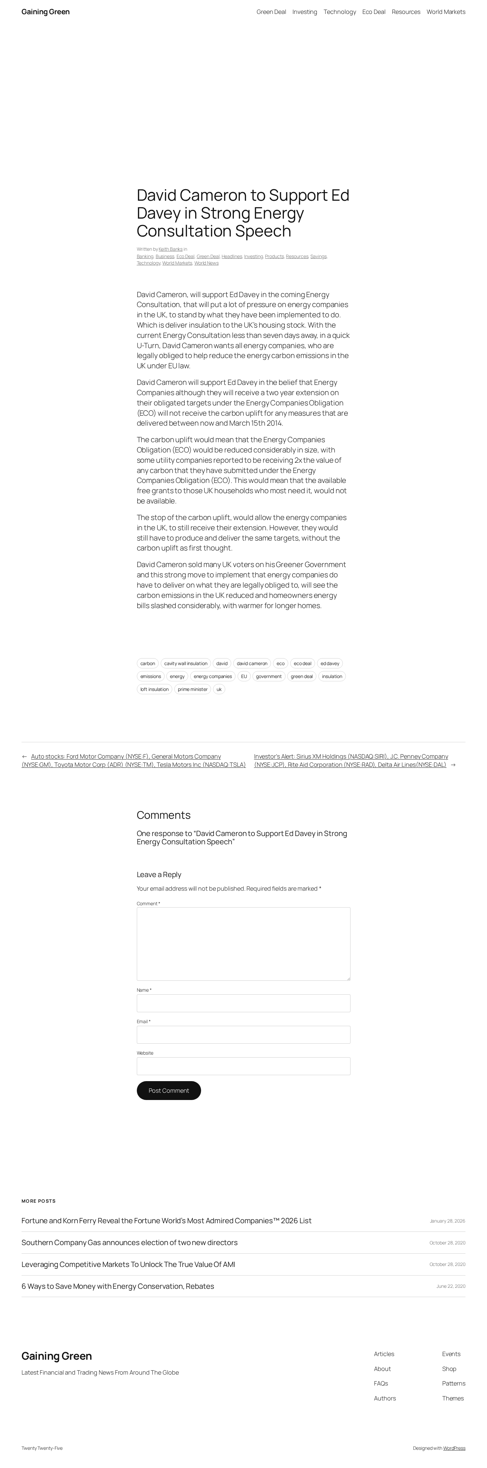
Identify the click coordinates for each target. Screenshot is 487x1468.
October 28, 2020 (447, 1242)
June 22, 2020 (451, 1286)
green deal (302, 676)
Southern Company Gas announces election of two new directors (130, 1242)
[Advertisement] (243, 93)
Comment (148, 903)
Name (144, 990)
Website (145, 1053)
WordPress (454, 1448)
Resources (297, 256)
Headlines (232, 256)
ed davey (330, 663)
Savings (318, 256)
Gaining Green (46, 12)
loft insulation (154, 689)
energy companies (213, 676)
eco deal (302, 663)
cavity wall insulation (185, 663)
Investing (253, 256)
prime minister (193, 689)
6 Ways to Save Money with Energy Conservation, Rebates (118, 1286)
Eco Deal (185, 256)
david (222, 663)
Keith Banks (171, 249)
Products (274, 256)
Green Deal (208, 256)
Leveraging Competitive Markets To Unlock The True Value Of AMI (128, 1264)
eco (281, 663)
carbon (147, 663)
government (269, 676)
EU (244, 676)
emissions (150, 676)
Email (144, 1021)
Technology (148, 263)
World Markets (177, 263)
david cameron (252, 663)
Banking (145, 256)
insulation (332, 676)
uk (219, 689)
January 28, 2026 (447, 1221)
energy (177, 676)
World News (206, 263)
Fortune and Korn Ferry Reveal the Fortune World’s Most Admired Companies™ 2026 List (167, 1221)
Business (165, 256)
